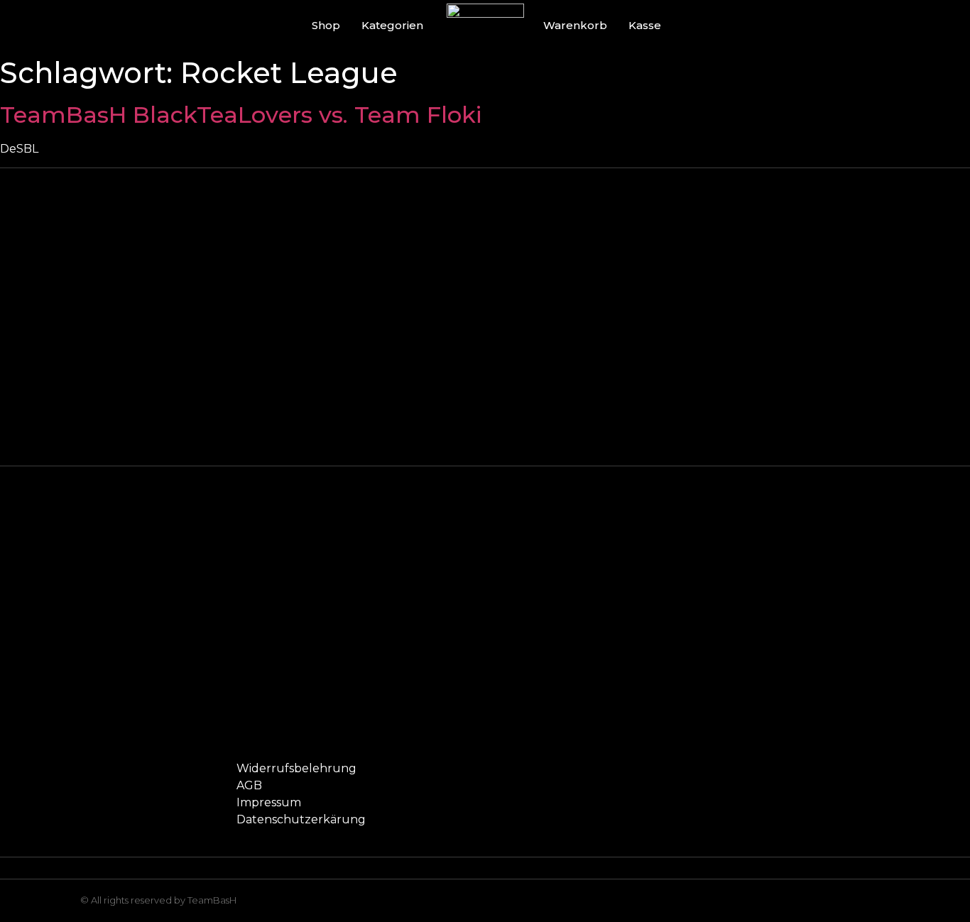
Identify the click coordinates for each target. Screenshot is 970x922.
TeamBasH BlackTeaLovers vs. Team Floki (240, 114)
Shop (326, 25)
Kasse (644, 25)
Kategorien (392, 25)
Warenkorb (575, 25)
